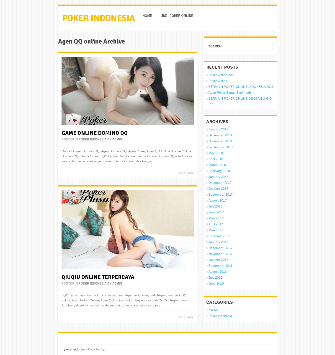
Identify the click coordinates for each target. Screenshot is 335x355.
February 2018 (219, 171)
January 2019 (218, 129)
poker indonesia (98, 18)
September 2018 (221, 147)
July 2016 (215, 277)
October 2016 (218, 260)
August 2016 (218, 271)
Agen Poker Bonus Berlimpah (230, 92)
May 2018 (216, 153)
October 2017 (218, 188)
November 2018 (220, 141)
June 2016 (216, 283)
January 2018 (218, 177)
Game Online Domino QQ (95, 133)
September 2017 (221, 194)
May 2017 (216, 218)
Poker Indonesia (92, 139)
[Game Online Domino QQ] (128, 91)
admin (117, 139)
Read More (186, 173)
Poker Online (218, 81)
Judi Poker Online (177, 16)
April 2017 (216, 224)
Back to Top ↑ (98, 349)
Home (147, 16)
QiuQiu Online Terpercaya (98, 277)
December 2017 (220, 182)
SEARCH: (215, 46)
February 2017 (219, 236)
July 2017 (215, 206)
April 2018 (216, 159)
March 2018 (217, 165)
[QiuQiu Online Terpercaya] (128, 229)
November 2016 (220, 254)
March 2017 (217, 230)
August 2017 (218, 200)
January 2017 (218, 242)
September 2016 (221, 265)
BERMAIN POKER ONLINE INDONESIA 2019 (241, 86)
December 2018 (220, 135)
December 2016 (220, 248)
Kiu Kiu (214, 310)
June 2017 (216, 212)
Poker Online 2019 (222, 75)
